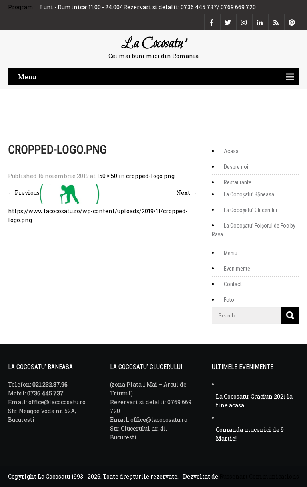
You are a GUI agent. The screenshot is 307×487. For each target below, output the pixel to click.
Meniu (230, 253)
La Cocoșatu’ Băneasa (249, 194)
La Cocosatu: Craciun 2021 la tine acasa (254, 401)
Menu (27, 76)
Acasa (231, 151)
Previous (24, 192)
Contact (233, 284)
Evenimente (237, 268)
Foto (229, 300)
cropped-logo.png (150, 176)
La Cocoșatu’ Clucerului (250, 210)
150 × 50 (107, 176)
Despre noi (236, 167)
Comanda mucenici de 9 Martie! (250, 434)
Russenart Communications (259, 476)
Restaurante (237, 182)
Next (186, 192)
